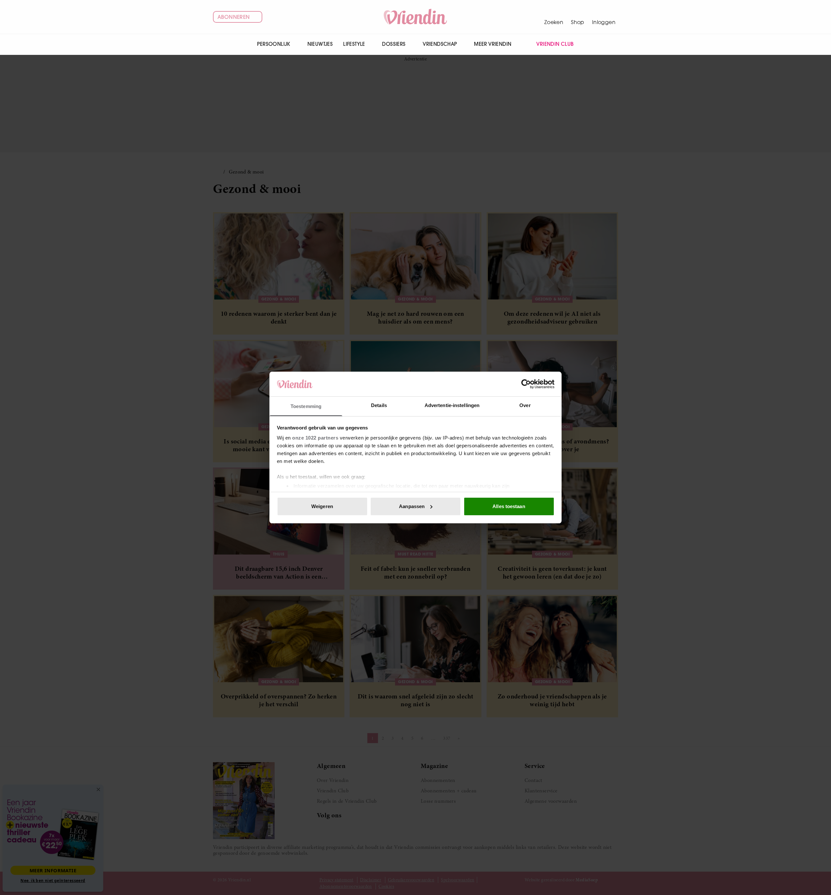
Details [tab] (379, 405)
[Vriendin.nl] (415, 17)
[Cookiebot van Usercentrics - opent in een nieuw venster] (526, 384)
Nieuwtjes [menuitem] (320, 44)
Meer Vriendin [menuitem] (492, 44)
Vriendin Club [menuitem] (555, 44)
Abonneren (233, 17)
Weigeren (322, 506)
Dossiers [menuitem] (393, 44)
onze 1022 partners (315, 438)
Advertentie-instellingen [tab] (452, 405)
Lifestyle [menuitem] (354, 44)
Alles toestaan (508, 506)
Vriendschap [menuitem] (440, 44)
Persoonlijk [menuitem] (273, 44)
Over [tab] (524, 405)
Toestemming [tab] (306, 406)
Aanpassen (412, 506)
